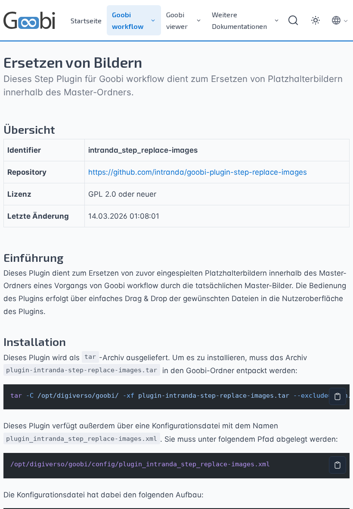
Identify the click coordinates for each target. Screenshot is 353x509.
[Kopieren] (337, 396)
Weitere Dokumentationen (239, 20)
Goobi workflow (127, 20)
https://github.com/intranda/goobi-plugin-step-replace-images (197, 172)
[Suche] (293, 20)
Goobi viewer (177, 20)
